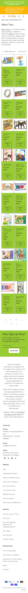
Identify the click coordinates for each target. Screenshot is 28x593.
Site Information (8, 498)
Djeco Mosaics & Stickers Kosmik (7, 165)
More (7, 19)
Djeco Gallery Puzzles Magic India (19, 103)
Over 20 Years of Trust (11, 514)
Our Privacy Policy (9, 490)
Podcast (6, 569)
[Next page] (16, 324)
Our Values (7, 531)
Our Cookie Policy (9, 486)
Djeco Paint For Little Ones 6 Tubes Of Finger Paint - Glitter (19, 197)
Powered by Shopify (20, 587)
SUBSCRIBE (14, 350)
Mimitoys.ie (10, 587)
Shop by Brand (14, 19)
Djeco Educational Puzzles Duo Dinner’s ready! (7, 71)
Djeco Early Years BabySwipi (20, 70)
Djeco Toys (5, 29)
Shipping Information (10, 473)
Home (3, 19)
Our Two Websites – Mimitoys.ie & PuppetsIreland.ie (10, 525)
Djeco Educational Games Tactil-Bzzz (19, 265)
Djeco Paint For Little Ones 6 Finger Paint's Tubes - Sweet (7, 298)
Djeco (11, 34)
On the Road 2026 (9, 551)
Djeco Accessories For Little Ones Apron (7, 229)
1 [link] (5, 320)
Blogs (5, 565)
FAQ (4, 469)
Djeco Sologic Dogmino (7, 134)
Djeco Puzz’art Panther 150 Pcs (20, 134)
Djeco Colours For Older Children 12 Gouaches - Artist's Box (8, 197)
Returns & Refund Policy (11, 477)
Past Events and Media (11, 555)
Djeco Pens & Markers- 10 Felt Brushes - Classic (20, 165)
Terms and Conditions (10, 482)
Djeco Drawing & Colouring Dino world (20, 229)
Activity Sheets (8, 539)
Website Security (9, 494)
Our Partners (7, 535)
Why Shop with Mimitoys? (12, 502)
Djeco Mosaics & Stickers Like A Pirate (20, 297)
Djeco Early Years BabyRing (8, 103)
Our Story (6, 518)
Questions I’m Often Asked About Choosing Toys (12, 560)
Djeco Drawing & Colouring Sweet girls (7, 265)
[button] (4, 16)
